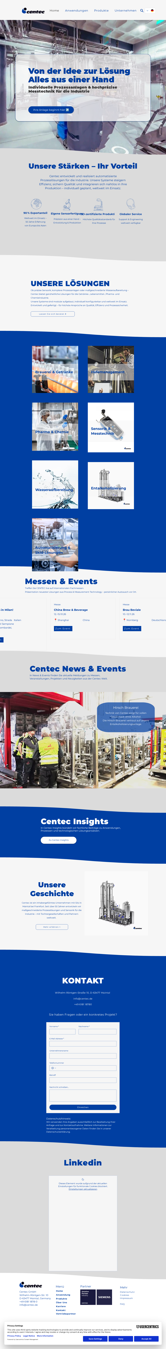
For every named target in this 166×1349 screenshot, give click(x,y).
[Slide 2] (74, 784)
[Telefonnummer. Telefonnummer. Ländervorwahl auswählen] (53, 1068)
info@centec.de (28, 1304)
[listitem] (55, 369)
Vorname (54, 1026)
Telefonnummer (56, 1063)
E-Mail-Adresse (56, 1038)
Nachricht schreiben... (59, 1087)
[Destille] (93, 784)
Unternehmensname (58, 1051)
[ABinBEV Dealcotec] (77, 784)
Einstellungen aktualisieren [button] (83, 1189)
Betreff (52, 1075)
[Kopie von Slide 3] (87, 784)
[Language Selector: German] (150, 10)
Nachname (84, 1026)
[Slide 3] (83, 784)
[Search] (142, 11)
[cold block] (90, 784)
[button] (77, 11)
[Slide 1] (80, 784)
